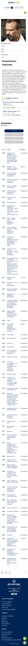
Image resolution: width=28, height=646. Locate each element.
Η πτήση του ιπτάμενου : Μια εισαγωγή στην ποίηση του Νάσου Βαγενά (12, 474)
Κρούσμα (9, 431)
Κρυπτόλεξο (10, 347)
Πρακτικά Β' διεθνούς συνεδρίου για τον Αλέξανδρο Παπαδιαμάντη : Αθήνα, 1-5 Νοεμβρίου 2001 (12, 542)
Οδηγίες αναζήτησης (7, 605)
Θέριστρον (13, 107)
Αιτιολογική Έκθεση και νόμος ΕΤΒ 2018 (11, 639)
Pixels (8, 320)
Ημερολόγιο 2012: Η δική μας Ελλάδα (12, 409)
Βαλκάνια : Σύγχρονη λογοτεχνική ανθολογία (12, 181)
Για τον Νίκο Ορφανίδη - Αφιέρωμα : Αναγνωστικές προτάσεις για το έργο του (12, 327)
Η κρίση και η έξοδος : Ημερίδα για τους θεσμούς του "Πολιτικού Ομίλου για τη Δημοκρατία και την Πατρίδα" (12, 519)
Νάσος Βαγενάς (11, 338)
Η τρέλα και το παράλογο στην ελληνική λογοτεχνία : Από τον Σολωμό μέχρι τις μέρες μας (12, 381)
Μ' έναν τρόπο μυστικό (11, 426)
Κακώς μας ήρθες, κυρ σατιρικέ (12, 186)
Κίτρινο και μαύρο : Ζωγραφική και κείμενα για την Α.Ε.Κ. (12, 437)
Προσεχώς (4, 636)
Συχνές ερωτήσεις (6, 603)
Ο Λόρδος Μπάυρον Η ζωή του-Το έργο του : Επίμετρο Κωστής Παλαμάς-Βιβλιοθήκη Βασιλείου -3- (12, 304)
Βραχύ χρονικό (11, 456)
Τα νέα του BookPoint (7, 632)
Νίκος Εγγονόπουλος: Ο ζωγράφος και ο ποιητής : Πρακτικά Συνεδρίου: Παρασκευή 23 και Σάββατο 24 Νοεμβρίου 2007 (12, 447)
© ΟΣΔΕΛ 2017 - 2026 (14, 643)
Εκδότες (4, 619)
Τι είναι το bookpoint (7, 601)
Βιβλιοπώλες (5, 621)
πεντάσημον (10, 334)
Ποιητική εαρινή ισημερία (11, 198)
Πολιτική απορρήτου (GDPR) (8, 609)
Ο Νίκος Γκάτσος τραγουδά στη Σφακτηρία (12, 192)
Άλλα (14, 142)
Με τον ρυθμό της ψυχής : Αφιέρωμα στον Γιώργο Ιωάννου (12, 502)
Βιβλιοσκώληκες (6, 623)
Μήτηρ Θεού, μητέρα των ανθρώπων (12, 389)
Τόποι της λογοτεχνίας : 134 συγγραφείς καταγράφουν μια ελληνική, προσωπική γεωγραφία (12, 366)
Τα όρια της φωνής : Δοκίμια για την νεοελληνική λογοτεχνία (12, 489)
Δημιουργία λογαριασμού (8, 616)
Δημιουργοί (4, 618)
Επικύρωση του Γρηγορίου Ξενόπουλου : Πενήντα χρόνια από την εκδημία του (12, 552)
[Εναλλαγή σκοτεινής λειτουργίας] (25, 638)
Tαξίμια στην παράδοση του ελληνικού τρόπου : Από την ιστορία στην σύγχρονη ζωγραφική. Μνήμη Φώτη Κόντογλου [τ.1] (12, 158)
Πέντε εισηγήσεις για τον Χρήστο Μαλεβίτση (12, 352)
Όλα (14, 130)
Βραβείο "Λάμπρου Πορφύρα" (10, 111)
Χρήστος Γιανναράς (12, 357)
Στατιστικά (4, 625)
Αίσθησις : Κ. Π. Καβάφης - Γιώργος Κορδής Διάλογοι (12, 168)
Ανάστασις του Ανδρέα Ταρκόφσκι (12, 460)
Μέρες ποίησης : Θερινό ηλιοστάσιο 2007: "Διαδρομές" (12, 466)
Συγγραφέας (14, 134)
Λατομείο (9, 535)
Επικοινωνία (5, 607)
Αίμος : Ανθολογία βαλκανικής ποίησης (12, 481)
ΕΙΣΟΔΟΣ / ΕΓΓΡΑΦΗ (19, 7)
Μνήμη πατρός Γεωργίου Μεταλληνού (11, 295)
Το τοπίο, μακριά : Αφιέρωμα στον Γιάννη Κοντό (12, 174)
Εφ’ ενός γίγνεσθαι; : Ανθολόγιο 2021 (12, 289)
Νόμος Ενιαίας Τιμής (7, 638)
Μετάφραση (14, 138)
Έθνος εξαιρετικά (12, 202)
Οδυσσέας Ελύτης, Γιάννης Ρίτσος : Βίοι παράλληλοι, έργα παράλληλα (12, 529)
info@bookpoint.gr (15, 591)
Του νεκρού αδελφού (15, 115)
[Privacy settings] (25, 643)
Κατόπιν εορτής (11, 374)
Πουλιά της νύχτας (12, 507)
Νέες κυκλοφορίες (6, 634)
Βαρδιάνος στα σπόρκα (11, 278)
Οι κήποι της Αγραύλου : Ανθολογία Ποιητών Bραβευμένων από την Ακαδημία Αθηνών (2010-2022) (12, 241)
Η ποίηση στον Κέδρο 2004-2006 (12, 495)
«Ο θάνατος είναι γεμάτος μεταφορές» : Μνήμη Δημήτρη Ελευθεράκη (12, 251)
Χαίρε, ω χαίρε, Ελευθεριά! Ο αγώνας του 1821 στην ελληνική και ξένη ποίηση (12, 314)
